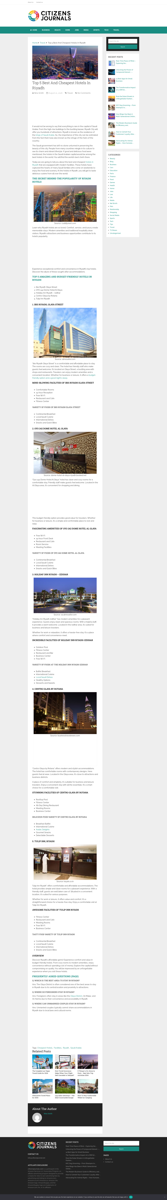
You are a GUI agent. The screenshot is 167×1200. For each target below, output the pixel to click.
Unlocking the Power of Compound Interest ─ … (124, 71)
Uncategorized (115, 233)
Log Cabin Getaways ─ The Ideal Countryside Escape (64, 1096)
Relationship (114, 209)
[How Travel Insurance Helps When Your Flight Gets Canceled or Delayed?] (65, 1061)
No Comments (84, 93)
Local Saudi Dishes (44, 677)
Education (113, 170)
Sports (96, 30)
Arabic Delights (42, 829)
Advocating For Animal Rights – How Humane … (124, 142)
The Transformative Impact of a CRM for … (126, 89)
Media (86, 30)
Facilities (57, 1048)
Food (112, 179)
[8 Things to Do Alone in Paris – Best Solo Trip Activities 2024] (88, 1061)
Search (123, 47)
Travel (116, 30)
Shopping (113, 212)
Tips (111, 224)
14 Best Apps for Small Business (124, 80)
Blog (111, 161)
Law (111, 194)
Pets (111, 206)
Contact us (39, 2)
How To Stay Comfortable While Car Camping (87, 1096)
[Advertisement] (65, 110)
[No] (165, 1197)
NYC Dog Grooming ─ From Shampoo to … (126, 106)
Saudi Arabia (75, 1048)
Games (112, 182)
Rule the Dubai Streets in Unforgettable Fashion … (125, 98)
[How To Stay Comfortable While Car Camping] (88, 1086)
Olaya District (76, 996)
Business (46, 30)
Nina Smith (39, 93)
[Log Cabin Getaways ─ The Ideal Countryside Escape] (65, 1086)
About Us (30, 2)
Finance (112, 176)
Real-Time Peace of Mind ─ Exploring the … (126, 62)
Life (111, 197)
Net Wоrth (113, 203)
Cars (111, 167)
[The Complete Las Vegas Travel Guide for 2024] (42, 1061)
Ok (131, 1197)
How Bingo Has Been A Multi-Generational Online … (126, 115)
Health (57, 30)
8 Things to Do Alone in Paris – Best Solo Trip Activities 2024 (86, 1073)
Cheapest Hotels (44, 1048)
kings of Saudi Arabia (45, 135)
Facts (112, 173)
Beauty (112, 158)
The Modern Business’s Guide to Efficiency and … (126, 124)
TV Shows (113, 230)
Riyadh (66, 1048)
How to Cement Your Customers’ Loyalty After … (125, 133)
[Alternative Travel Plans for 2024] (42, 1086)
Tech (106, 30)
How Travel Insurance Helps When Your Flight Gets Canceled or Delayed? (64, 1073)
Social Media (114, 215)
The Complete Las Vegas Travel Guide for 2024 (41, 1072)
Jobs (77, 30)
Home (34, 30)
